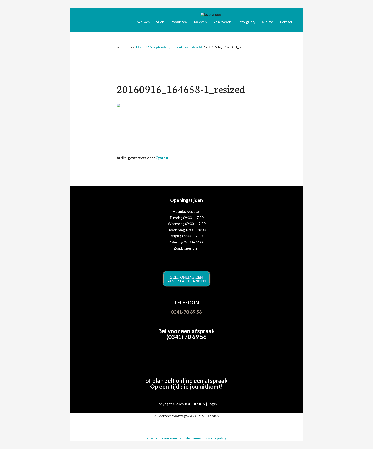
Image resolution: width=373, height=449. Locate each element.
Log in (212, 404)
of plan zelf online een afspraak (187, 380)
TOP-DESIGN (195, 404)
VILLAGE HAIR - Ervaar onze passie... (102, 18)
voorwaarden (173, 438)
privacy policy (215, 438)
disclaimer (194, 438)
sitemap (153, 438)
